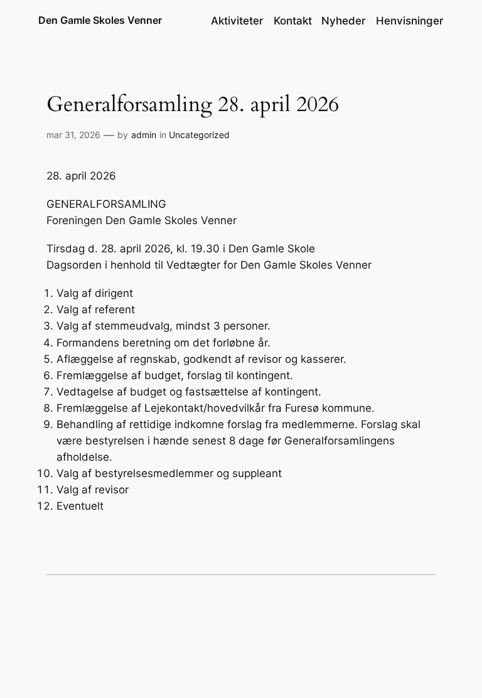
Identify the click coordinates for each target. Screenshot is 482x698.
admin (143, 134)
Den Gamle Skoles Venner (100, 20)
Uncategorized (199, 134)
